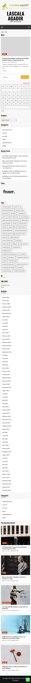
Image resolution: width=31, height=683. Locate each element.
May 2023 (5, 400)
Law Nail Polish (20, 210)
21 (20, 100)
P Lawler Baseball (7, 271)
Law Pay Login (22, 223)
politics (4, 54)
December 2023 (6, 377)
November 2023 (6, 381)
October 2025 (6, 310)
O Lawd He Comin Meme (8, 264)
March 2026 (5, 300)
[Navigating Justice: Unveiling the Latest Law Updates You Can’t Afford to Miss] (15, 625)
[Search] (29, 27)
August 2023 (5, 390)
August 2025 (5, 316)
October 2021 (6, 448)
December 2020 (6, 480)
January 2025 (6, 339)
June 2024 (5, 358)
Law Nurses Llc (21, 213)
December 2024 (6, 342)
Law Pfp (4, 227)
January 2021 (6, 477)
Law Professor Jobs (7, 230)
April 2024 (5, 365)
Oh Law (4, 257)
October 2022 (6, 422)
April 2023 (5, 403)
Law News (12, 213)
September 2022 (6, 426)
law (20, 206)
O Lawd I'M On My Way (21, 264)
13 (15, 97)
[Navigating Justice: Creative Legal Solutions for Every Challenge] (15, 655)
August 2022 (5, 429)
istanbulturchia (5, 285)
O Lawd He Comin (12, 260)
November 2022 (6, 419)
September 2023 (6, 387)
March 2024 (5, 368)
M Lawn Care (5, 244)
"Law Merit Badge (6, 206)
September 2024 (6, 352)
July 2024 (5, 355)
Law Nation (5, 213)
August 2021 (5, 455)
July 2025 (5, 320)
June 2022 (5, 435)
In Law (15, 206)
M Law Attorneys (13, 237)
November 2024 (6, 345)
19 (11, 100)
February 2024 (6, 371)
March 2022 (5, 445)
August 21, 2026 (15, 550)
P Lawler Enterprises (19, 271)
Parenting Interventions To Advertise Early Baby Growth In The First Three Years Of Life (15, 59)
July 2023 (5, 394)
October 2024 (6, 348)
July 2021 (5, 458)
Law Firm (4, 133)
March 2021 (5, 471)
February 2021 (6, 474)
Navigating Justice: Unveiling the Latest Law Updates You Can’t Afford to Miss (14, 172)
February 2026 (6, 303)
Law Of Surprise (6, 223)
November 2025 (6, 307)
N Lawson (22, 254)
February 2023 (6, 410)
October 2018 (6, 487)
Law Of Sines (24, 220)
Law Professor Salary (20, 230)
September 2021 (6, 451)
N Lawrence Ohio (6, 250)
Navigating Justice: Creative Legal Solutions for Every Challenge (15, 177)
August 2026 (5, 297)
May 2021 (5, 464)
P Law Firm (20, 267)
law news (4, 136)
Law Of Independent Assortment (10, 220)
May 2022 (5, 439)
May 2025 (5, 326)
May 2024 (5, 361)
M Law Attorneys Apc (7, 240)
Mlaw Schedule (24, 244)
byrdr (2, 287)
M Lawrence (14, 244)
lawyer (4, 139)
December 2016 (6, 490)
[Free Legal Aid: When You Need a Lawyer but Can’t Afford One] (15, 595)
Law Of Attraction (13, 217)
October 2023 (6, 384)
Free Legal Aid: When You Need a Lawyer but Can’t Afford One (14, 167)
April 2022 (5, 442)
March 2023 (5, 406)
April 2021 (5, 467)
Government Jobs (7, 129)
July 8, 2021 (14, 62)
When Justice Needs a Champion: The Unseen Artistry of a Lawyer (14, 162)
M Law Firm (18, 240)
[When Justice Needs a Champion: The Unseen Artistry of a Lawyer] (15, 565)
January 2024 (6, 374)
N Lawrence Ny (16, 247)
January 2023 (6, 413)
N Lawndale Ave (6, 247)
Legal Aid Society (6, 142)
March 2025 (5, 332)
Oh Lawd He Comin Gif (22, 257)
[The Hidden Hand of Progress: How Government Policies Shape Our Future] (15, 535)
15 (24, 97)
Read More (4, 70)
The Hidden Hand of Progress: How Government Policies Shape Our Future (15, 157)
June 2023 (5, 397)
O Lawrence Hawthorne (8, 267)
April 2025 (5, 329)
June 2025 (5, 323)
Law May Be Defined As (8, 210)
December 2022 (6, 416)
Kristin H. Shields (6, 62)
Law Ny (4, 217)
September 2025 (6, 313)
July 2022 (5, 432)
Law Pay (15, 223)
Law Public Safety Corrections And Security (13, 233)
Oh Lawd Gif (11, 257)
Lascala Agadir (15, 16)
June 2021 (5, 461)
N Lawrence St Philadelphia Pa (10, 254)
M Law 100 (4, 237)
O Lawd (4, 260)
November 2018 (6, 484)
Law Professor (22, 227)
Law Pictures (12, 227)
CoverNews (24, 678)
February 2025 (6, 336)
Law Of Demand (24, 217)
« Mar (2, 111)
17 (3, 100)
